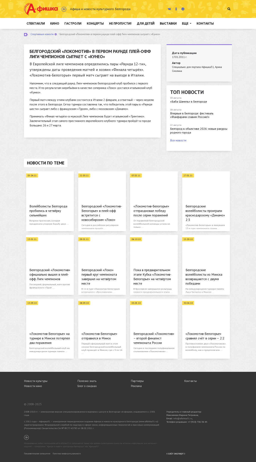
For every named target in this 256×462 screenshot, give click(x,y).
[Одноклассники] (176, 9)
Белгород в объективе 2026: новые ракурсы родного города (198, 130)
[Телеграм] (183, 9)
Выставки (168, 23)
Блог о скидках (87, 386)
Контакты (205, 23)
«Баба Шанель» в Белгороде (188, 101)
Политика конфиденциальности (67, 453)
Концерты (95, 23)
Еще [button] (185, 23)
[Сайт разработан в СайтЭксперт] (175, 453)
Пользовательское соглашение (37, 453)
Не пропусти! (120, 23)
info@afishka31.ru (182, 418)
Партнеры (137, 381)
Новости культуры (35, 381)
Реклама (136, 386)
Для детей (146, 23)
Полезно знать (87, 381)
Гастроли (73, 23)
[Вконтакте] (169, 9)
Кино (54, 23)
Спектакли (36, 23)
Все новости (178, 140)
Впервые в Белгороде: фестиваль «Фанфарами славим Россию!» (191, 115)
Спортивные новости (42, 34)
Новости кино (33, 386)
